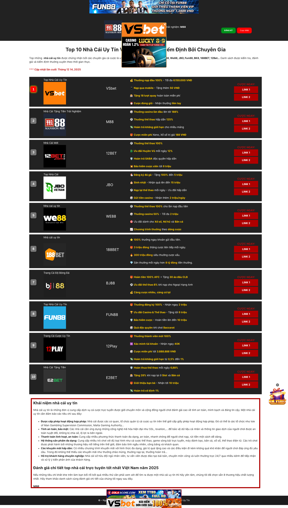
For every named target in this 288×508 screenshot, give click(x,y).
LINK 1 (246, 89)
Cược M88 (244, 30)
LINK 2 (246, 97)
